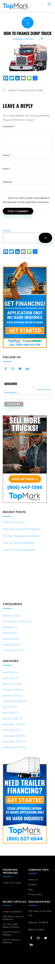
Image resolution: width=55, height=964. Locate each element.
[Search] (45, 238)
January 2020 (11, 718)
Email (6, 168)
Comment (9, 126)
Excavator (8, 638)
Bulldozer (8, 627)
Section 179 (10, 615)
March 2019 (10, 729)
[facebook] (6, 368)
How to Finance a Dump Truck (25, 90)
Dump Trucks (10, 644)
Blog (30, 889)
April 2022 (9, 678)
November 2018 (12, 741)
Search (6, 230)
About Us (33, 879)
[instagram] (13, 368)
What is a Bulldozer (14, 522)
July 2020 (8, 706)
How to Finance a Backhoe (18, 542)
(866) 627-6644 (36, 929)
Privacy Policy (35, 894)
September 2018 (13, 747)
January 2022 (11, 695)
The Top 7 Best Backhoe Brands (21, 535)
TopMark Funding (23, 39)
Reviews (32, 884)
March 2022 (10, 683)
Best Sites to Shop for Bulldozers (22, 528)
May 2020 (9, 712)
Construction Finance (15, 621)
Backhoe (8, 632)
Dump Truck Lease (12, 882)
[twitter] (20, 368)
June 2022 (9, 672)
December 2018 (12, 735)
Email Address (11, 392)
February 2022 (11, 689)
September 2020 (13, 701)
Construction (10, 650)
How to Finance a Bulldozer (19, 549)
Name (7, 155)
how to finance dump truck (27, 33)
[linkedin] (27, 368)
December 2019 (12, 724)
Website (7, 181)
